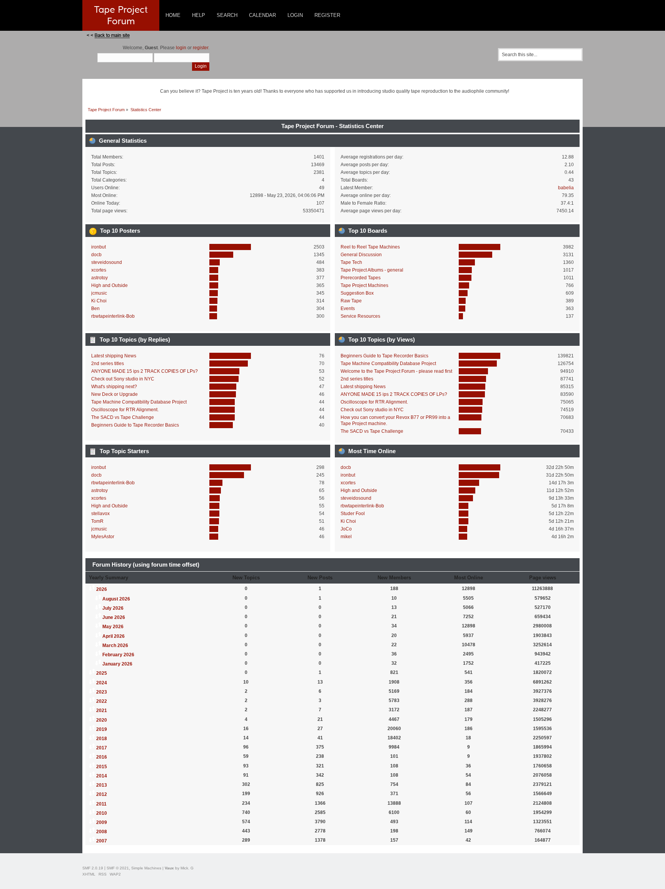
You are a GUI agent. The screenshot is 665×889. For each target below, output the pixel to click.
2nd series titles (107, 363)
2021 (101, 710)
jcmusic (99, 293)
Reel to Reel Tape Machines (370, 247)
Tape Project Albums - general (372, 270)
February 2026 (118, 654)
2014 (101, 776)
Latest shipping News (113, 356)
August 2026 (116, 599)
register (200, 47)
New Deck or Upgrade (114, 394)
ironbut (98, 247)
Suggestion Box (357, 293)
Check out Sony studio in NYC (122, 379)
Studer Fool (353, 513)
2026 (101, 589)
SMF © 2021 (118, 868)
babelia (566, 187)
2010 (101, 813)
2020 (101, 720)
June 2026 (113, 617)
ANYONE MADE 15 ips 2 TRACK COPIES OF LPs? (144, 371)
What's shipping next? (114, 386)
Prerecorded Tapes (361, 277)
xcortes (98, 270)
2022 (101, 701)
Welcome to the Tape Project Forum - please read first (396, 371)
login (181, 47)
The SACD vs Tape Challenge (122, 417)
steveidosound (106, 262)
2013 (101, 785)
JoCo (346, 529)
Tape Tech (351, 262)
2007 (101, 841)
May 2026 (113, 626)
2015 (101, 766)
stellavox (100, 513)
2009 (101, 822)
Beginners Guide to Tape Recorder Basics (135, 425)
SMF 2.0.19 (92, 868)
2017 (101, 748)
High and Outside (109, 285)
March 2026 (115, 645)
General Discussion (361, 254)
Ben (95, 308)
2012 (101, 794)
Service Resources (360, 316)
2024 (101, 683)
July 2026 (113, 608)
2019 (101, 729)
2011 (101, 804)
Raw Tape (351, 301)
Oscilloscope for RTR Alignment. (125, 409)
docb (96, 254)
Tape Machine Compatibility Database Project (139, 402)
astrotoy (99, 277)
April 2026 (113, 636)
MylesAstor (102, 536)
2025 (101, 673)
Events (348, 308)
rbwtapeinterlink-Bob (113, 316)
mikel (346, 536)
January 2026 (117, 664)
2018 (101, 738)
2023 (101, 692)
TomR (97, 521)
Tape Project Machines (364, 285)
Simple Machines (146, 868)
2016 (101, 757)
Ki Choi (99, 301)
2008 (101, 831)
